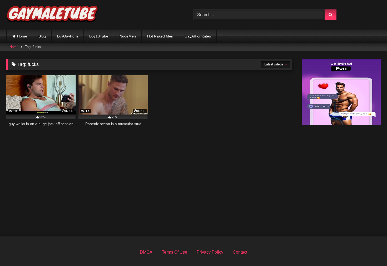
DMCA (146, 252)
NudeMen (128, 36)
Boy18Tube (98, 36)
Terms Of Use (174, 252)
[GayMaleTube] (52, 15)
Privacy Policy (210, 252)
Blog (42, 36)
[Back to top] (370, 250)
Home (22, 36)
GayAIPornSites (198, 36)
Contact (240, 252)
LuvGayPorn (67, 36)
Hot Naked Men (160, 36)
